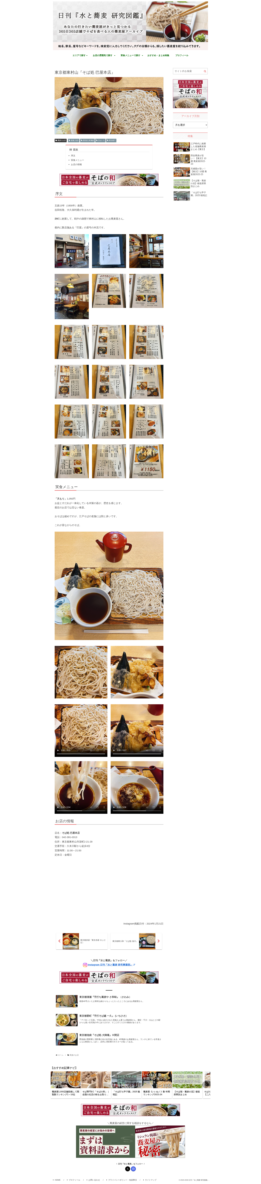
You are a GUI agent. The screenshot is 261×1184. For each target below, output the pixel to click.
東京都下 (112, 140)
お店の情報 (76, 164)
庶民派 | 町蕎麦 (88, 140)
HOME (57, 1180)
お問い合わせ (94, 1180)
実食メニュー (77, 160)
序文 (73, 155)
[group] (66, 1084)
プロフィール (74, 1180)
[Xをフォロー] (127, 1168)
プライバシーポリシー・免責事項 (122, 1180)
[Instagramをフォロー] (133, 1168)
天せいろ (101, 140)
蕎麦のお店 (62, 140)
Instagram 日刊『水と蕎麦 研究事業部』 (110, 964)
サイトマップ (150, 1180)
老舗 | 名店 (75, 140)
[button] (205, 71)
